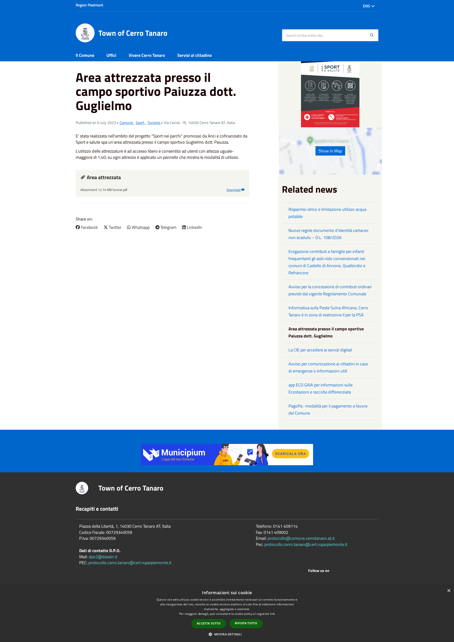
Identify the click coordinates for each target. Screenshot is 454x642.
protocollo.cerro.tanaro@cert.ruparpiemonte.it (129, 562)
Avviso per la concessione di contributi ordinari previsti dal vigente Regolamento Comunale (330, 290)
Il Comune (85, 55)
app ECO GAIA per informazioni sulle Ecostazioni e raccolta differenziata (320, 388)
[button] (227, 634)
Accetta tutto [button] (209, 623)
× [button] (448, 591)
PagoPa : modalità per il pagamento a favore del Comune (327, 409)
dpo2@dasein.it (103, 556)
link (272, 614)
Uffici (111, 55)
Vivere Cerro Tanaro (147, 55)
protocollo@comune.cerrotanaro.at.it (301, 538)
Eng (367, 6)
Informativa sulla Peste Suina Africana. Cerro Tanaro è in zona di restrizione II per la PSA (328, 311)
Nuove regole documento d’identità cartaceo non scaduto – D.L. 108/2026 (328, 234)
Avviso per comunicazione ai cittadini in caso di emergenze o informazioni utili (328, 367)
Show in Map (330, 151)
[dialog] (227, 614)
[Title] (227, 454)
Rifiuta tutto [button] (246, 623)
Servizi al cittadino (194, 55)
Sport (140, 122)
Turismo (154, 122)
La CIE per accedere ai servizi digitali (320, 350)
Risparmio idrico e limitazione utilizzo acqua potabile (327, 213)
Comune (127, 122)
